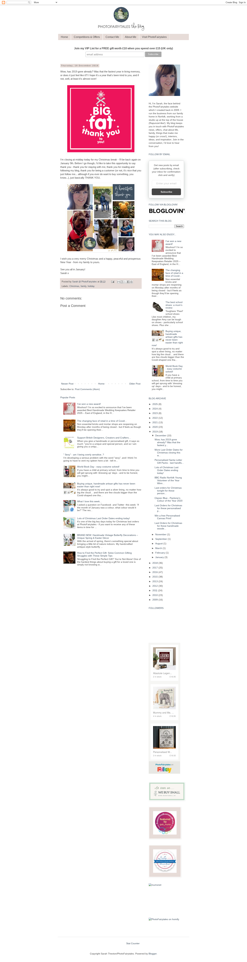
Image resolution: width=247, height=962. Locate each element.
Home (64, 37)
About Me (130, 37)
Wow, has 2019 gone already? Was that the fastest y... (167, 442)
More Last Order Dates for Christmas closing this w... (169, 452)
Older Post (134, 383)
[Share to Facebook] (128, 282)
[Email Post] (112, 282)
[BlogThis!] (122, 282)
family (83, 286)
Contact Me (112, 37)
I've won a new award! (89, 404)
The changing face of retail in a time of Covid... (102, 421)
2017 (155, 567)
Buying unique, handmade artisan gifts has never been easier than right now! (167, 338)
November (161, 534)
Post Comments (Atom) (87, 389)
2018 (155, 563)
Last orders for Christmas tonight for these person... (168, 490)
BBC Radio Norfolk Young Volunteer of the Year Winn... (168, 480)
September (161, 539)
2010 (155, 595)
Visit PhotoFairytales (154, 37)
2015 (155, 576)
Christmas (74, 286)
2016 (155, 572)
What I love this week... (89, 501)
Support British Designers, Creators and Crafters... (104, 437)
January (159, 557)
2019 (155, 431)
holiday (91, 286)
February (160, 552)
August (159, 543)
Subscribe (166, 191)
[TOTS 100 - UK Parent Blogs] (164, 912)
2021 (155, 422)
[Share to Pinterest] (131, 282)
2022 (155, 418)
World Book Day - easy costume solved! (98, 466)
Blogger (153, 953)
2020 (155, 427)
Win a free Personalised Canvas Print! (167, 517)
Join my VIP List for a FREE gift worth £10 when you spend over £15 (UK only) (123, 48)
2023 (155, 413)
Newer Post (67, 383)
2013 (155, 581)
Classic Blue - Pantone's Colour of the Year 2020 (168, 499)
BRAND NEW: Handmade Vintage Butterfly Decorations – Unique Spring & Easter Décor (107, 536)
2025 (155, 404)
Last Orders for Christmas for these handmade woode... (168, 526)
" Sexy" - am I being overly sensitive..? (83, 454)
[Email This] (118, 282)
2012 (155, 586)
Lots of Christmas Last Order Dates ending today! (103, 518)
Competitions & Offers (87, 37)
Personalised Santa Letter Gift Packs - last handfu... (169, 461)
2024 (155, 408)
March (159, 548)
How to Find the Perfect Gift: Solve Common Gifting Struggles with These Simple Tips (104, 554)
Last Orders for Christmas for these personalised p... (168, 508)
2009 (155, 599)
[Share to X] (125, 282)
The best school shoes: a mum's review (174, 305)
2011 (155, 590)
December (161, 435)
